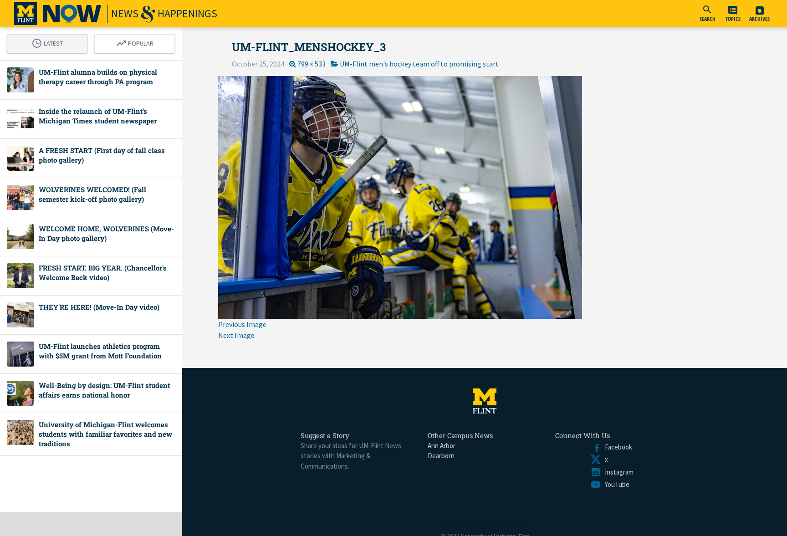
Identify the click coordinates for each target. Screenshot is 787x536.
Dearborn (441, 455)
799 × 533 (311, 63)
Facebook (616, 447)
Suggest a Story (325, 435)
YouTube (615, 484)
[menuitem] (707, 14)
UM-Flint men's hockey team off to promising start (419, 63)
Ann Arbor (441, 445)
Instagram (617, 472)
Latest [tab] (49, 41)
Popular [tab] (137, 41)
